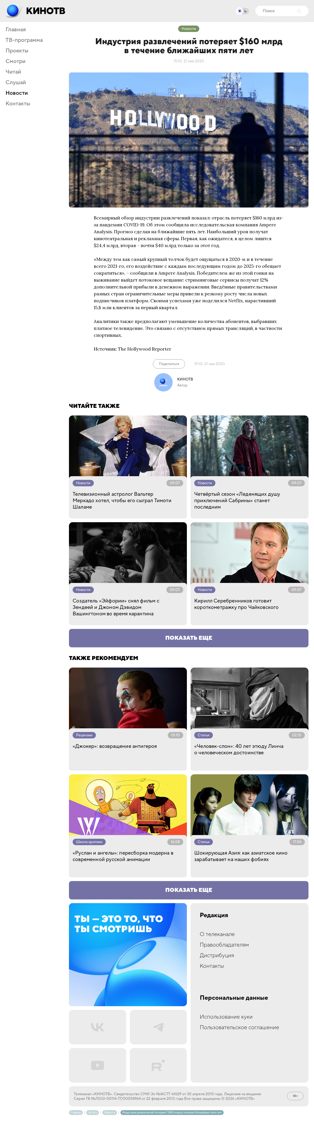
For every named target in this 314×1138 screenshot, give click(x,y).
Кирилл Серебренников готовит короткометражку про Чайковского (236, 604)
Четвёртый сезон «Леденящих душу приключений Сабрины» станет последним (237, 500)
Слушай (16, 83)
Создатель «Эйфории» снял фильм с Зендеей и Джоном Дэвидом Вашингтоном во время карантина (116, 607)
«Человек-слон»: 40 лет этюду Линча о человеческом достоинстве (238, 749)
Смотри (16, 61)
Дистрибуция (217, 955)
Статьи (203, 735)
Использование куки (226, 1017)
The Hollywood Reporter (144, 349)
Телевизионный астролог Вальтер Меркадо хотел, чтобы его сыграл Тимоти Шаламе (122, 500)
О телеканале (217, 934)
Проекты (17, 51)
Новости (17, 93)
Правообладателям (224, 945)
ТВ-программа (24, 40)
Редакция (214, 915)
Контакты (18, 104)
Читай (13, 72)
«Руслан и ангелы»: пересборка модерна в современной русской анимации (123, 856)
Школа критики (89, 842)
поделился (214, 300)
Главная (16, 30)
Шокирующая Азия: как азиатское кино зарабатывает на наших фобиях (241, 856)
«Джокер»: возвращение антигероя (115, 746)
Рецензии (84, 735)
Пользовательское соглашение (239, 1027)
